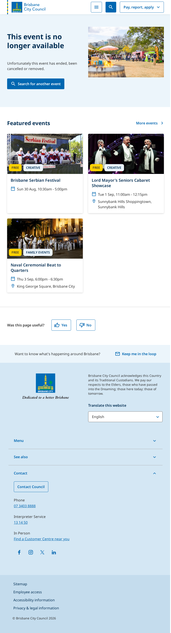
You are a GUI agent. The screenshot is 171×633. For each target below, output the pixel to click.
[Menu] (96, 7)
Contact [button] (20, 473)
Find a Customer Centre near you (41, 538)
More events (147, 123)
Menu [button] (19, 440)
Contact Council (31, 486)
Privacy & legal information (36, 608)
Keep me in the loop (139, 353)
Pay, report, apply (139, 7)
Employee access (27, 592)
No (89, 325)
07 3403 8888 (25, 505)
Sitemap (20, 583)
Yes (64, 325)
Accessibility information (34, 600)
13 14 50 (21, 522)
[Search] (111, 7)
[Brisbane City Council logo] (26, 7)
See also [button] (21, 456)
